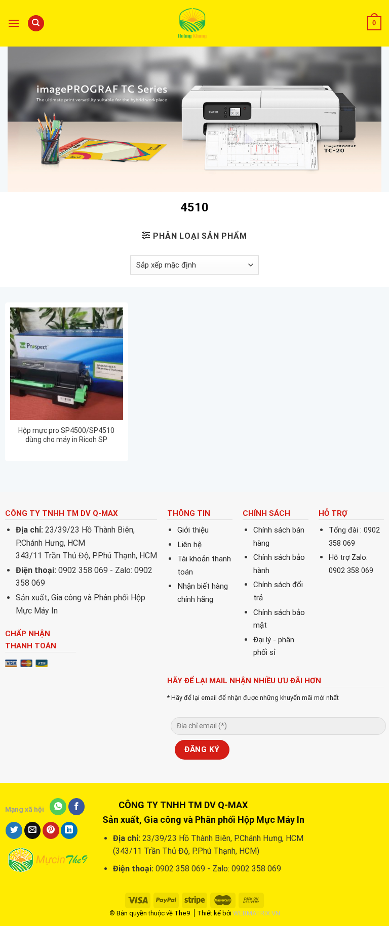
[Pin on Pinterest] (51, 830)
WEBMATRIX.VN (256, 913)
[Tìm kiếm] (36, 23)
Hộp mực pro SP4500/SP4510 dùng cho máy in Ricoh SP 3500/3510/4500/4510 (66, 435)
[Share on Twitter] (14, 830)
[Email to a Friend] (32, 830)
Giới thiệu (193, 530)
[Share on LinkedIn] (69, 830)
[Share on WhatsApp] (58, 806)
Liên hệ (189, 544)
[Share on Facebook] (76, 806)
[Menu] (14, 23)
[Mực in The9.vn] (194, 23)
